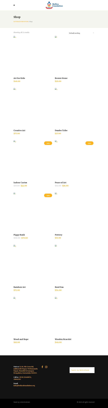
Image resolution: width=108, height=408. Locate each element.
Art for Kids (19, 78)
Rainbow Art (20, 287)
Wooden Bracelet (63, 339)
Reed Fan (59, 287)
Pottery (58, 235)
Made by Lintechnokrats (22, 402)
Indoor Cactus (20, 182)
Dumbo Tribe (61, 130)
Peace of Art (60, 182)
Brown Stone (61, 78)
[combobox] (81, 33)
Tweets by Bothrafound (80, 370)
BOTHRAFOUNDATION (21, 21)
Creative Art (19, 130)
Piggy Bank (19, 235)
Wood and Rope (21, 339)
